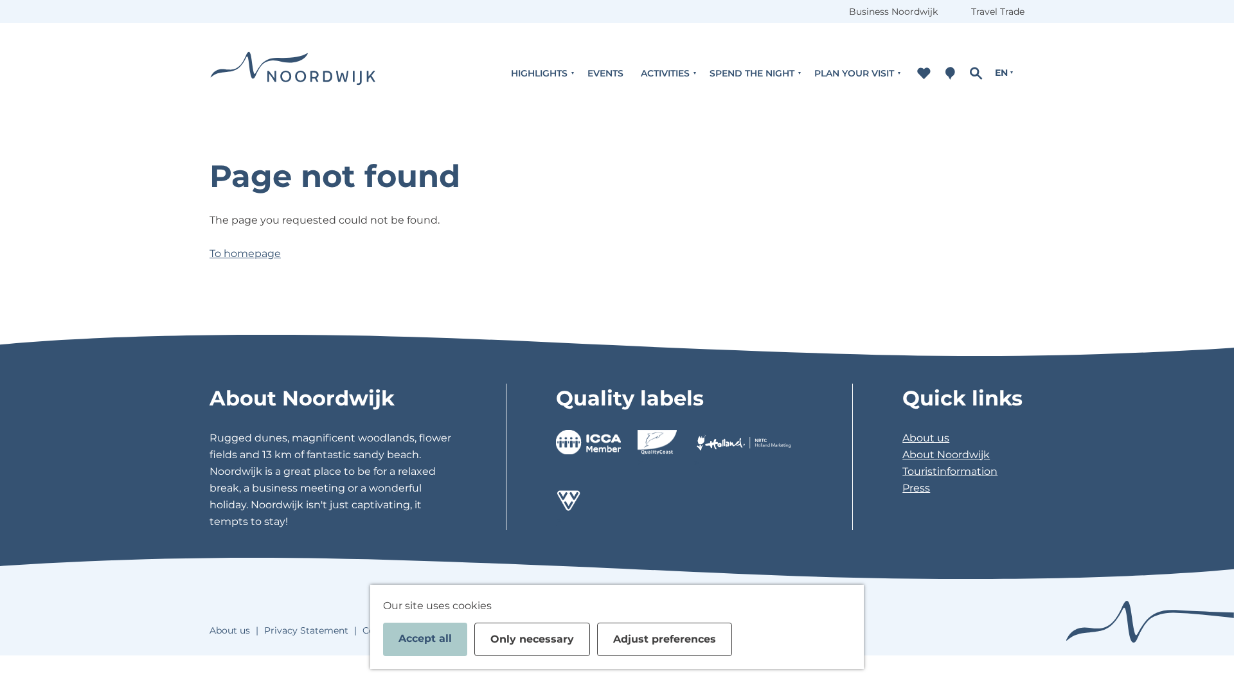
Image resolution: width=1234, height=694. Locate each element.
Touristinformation (949, 471)
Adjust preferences (664, 639)
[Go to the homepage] (293, 72)
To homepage (245, 253)
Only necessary (532, 639)
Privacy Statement (306, 630)
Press (916, 488)
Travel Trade (997, 11)
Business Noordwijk (893, 11)
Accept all (425, 638)
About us (925, 438)
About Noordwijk (946, 455)
